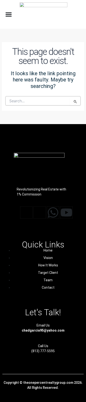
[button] (9, 14)
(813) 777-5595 (43, 351)
